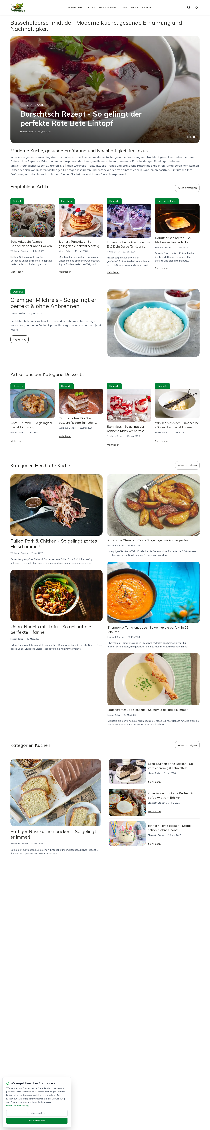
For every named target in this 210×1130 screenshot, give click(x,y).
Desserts (91, 7)
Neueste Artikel (75, 7)
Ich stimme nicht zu (37, 1113)
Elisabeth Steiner (163, 247)
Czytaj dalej (19, 339)
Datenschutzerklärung (17, 1105)
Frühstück (146, 7)
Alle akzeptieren (37, 1120)
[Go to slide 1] (187, 137)
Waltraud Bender (19, 251)
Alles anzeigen (187, 188)
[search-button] (188, 7)
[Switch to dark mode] (197, 7)
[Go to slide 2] (191, 137)
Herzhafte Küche (107, 7)
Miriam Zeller (26, 131)
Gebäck (134, 7)
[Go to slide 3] (193, 137)
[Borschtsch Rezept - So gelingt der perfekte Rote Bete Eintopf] (104, 89)
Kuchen (123, 7)
